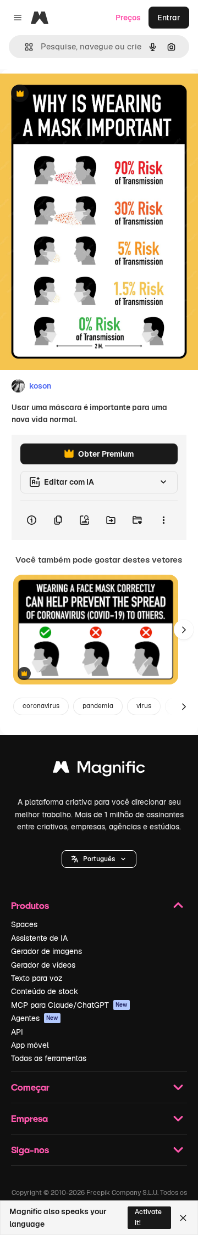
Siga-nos (30, 1149)
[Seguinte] (184, 629)
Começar (30, 1087)
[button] (99, 859)
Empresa (29, 1118)
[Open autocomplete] (24, 47)
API (17, 1032)
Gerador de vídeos (43, 965)
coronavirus (41, 705)
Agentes (34, 1018)
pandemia (97, 705)
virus (143, 705)
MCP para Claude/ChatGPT (69, 1005)
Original (70, 94)
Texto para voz (37, 978)
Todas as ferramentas (48, 1058)
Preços (128, 18)
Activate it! (148, 1217)
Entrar (168, 18)
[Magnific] (99, 769)
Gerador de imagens (46, 951)
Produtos (30, 905)
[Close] (183, 1218)
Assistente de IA (39, 938)
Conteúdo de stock (44, 991)
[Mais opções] (163, 520)
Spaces (24, 924)
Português (99, 859)
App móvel (30, 1045)
